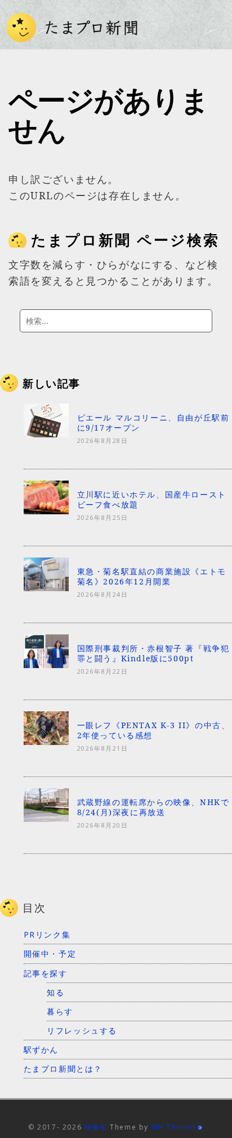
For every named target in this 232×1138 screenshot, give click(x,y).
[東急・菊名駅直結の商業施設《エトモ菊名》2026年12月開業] (46, 587)
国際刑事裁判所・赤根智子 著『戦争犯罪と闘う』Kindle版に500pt (153, 653)
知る (55, 992)
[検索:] (116, 320)
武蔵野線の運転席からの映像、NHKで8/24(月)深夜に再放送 (153, 807)
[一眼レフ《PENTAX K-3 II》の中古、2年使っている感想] (46, 742)
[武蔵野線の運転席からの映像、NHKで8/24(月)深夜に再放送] (46, 818)
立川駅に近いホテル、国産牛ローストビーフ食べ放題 (151, 499)
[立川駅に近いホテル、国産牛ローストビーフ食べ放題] (46, 510)
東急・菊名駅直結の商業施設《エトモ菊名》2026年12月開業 (151, 576)
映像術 (96, 1127)
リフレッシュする (82, 1030)
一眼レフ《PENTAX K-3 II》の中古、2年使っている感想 (153, 730)
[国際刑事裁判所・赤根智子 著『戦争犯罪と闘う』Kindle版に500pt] (46, 664)
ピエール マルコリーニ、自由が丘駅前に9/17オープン (153, 422)
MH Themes (174, 1127)
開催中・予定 (50, 953)
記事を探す (46, 973)
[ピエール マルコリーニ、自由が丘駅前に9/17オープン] (46, 433)
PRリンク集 (47, 934)
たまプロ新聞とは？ (63, 1068)
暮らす (60, 1011)
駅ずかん (41, 1049)
